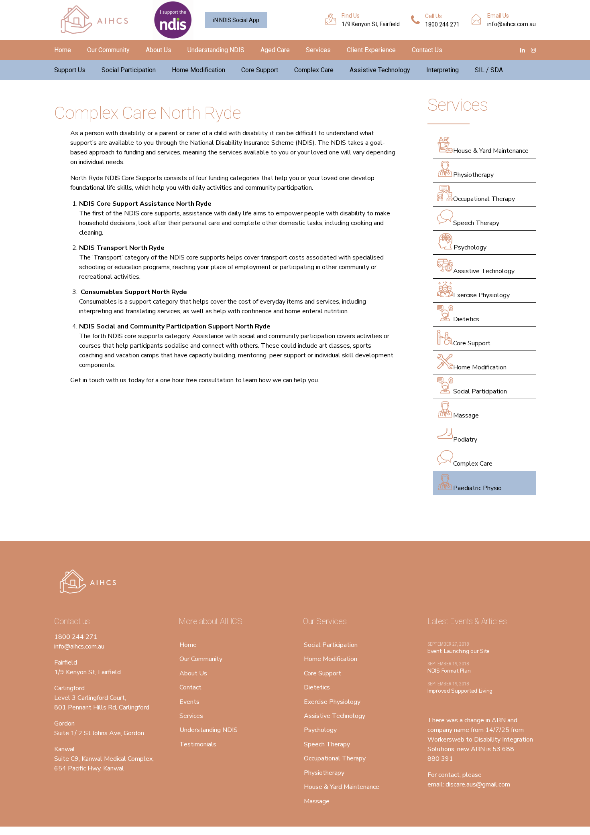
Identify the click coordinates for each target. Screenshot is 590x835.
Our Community (108, 50)
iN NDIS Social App (236, 20)
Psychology (470, 247)
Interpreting (442, 70)
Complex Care (314, 70)
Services (318, 50)
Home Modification (198, 70)
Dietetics (466, 319)
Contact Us (427, 50)
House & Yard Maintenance (491, 150)
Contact (190, 687)
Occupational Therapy (484, 199)
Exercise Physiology (481, 295)
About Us (158, 50)
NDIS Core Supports (116, 178)
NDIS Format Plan (449, 671)
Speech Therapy (476, 223)
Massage (466, 415)
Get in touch (87, 380)
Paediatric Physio (477, 488)
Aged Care (275, 50)
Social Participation (129, 70)
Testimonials (197, 744)
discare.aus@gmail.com (478, 784)
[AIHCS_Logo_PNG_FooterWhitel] (90, 582)
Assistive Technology (380, 70)
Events (189, 701)
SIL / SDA (489, 70)
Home (62, 50)
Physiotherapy (473, 174)
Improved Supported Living (459, 691)
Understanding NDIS (215, 50)
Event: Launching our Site (458, 651)
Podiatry (465, 439)
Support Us (69, 70)
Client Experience (371, 50)
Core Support (259, 70)
